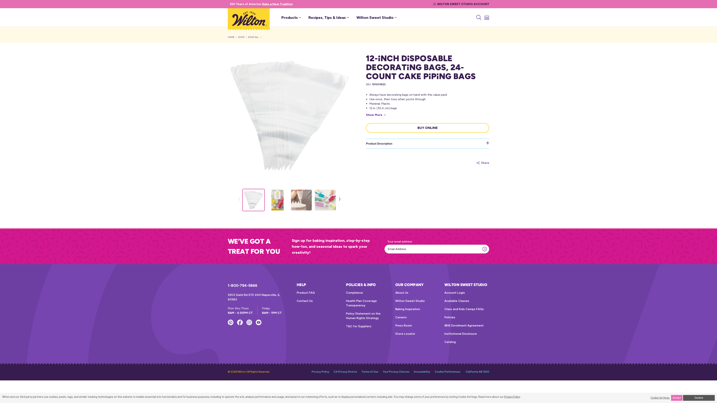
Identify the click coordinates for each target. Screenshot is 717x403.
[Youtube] (258, 322)
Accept (677, 397)
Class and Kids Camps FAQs (464, 309)
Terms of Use (369, 371)
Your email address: (400, 241)
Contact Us (305, 301)
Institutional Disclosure (460, 333)
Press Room (403, 325)
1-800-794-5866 (242, 285)
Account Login (454, 292)
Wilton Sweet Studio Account (463, 4)
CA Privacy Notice (345, 371)
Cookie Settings (660, 397)
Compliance (354, 292)
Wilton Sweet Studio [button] (375, 17)
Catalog (450, 342)
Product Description (379, 143)
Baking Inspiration (407, 309)
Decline (699, 397)
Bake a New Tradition (277, 4)
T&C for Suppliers (358, 326)
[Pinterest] (230, 322)
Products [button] (289, 17)
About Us (401, 292)
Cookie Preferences (447, 371)
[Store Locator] (486, 17)
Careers (401, 317)
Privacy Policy (320, 371)
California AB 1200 (477, 371)
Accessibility (422, 371)
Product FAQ (306, 292)
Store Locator (405, 333)
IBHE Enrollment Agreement (464, 325)
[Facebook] (240, 322)
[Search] (478, 17)
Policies (449, 317)
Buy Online (428, 128)
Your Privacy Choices (396, 371)
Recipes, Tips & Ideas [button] (327, 17)
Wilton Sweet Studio (410, 301)
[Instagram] (249, 322)
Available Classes (456, 301)
